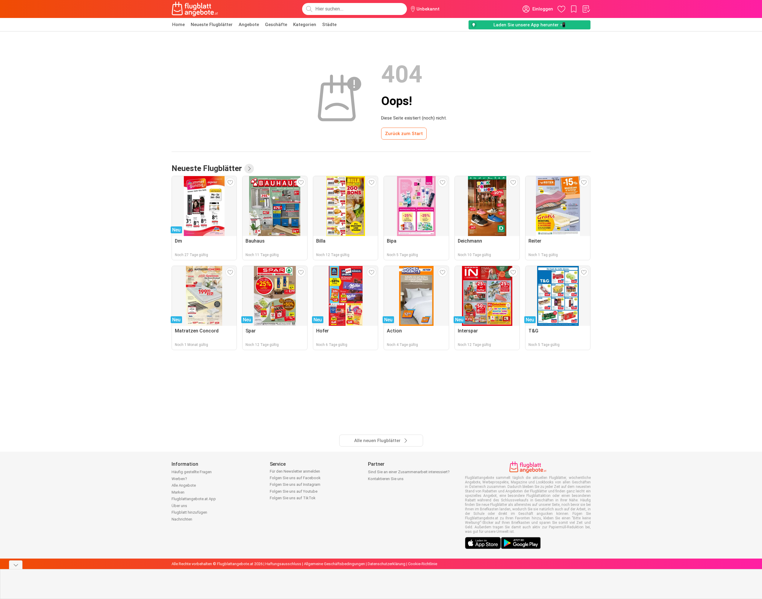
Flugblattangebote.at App (194, 499)
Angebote (249, 24)
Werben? (179, 479)
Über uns (179, 505)
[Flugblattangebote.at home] (195, 8)
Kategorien (304, 24)
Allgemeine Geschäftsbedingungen (334, 564)
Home (178, 24)
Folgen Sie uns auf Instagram (295, 484)
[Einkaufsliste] (586, 9)
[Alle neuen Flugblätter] (249, 168)
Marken (178, 492)
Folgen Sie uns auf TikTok (293, 498)
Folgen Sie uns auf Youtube (293, 491)
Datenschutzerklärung (386, 564)
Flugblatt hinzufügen (189, 512)
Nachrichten (182, 519)
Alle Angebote (184, 485)
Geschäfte (276, 24)
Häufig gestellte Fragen (192, 472)
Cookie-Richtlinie (422, 564)
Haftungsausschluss (283, 564)
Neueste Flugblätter (212, 24)
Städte (329, 24)
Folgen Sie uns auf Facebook (295, 478)
